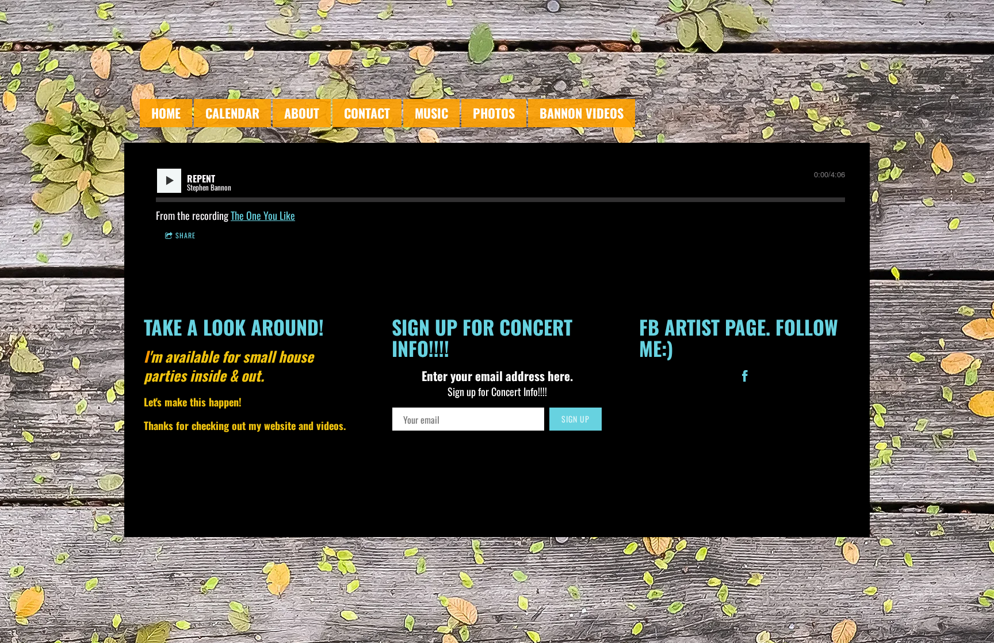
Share (185, 235)
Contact (367, 113)
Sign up (575, 419)
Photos (494, 113)
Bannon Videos (582, 113)
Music (431, 113)
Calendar (232, 113)
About (301, 113)
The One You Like (263, 215)
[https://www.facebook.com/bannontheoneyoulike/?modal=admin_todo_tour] (745, 377)
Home (166, 113)
